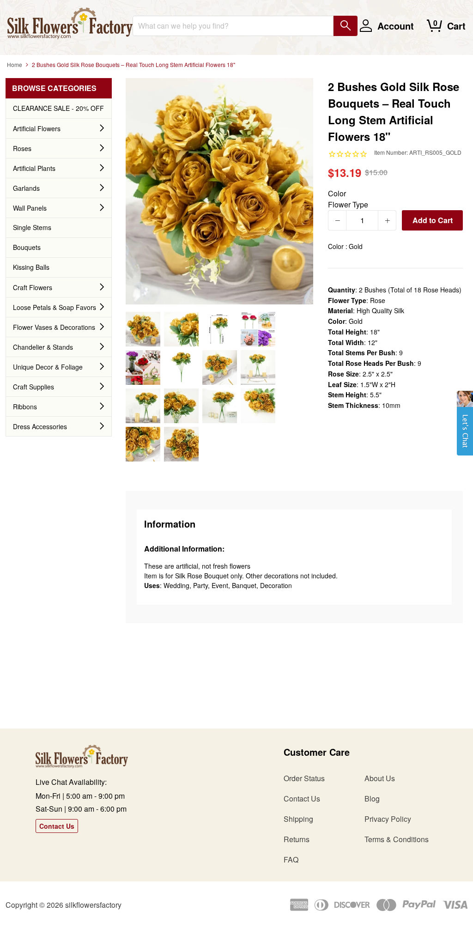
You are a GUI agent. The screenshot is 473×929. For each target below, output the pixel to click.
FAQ (291, 859)
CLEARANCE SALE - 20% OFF (58, 108)
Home (14, 64)
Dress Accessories (40, 426)
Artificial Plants (34, 168)
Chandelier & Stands (43, 347)
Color (337, 193)
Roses (22, 148)
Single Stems (32, 227)
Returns (296, 839)
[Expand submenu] (102, 128)
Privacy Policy (387, 819)
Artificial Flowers (37, 128)
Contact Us (56, 826)
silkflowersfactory (93, 904)
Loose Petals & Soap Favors (54, 307)
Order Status (304, 778)
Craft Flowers (32, 287)
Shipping (298, 819)
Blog (372, 798)
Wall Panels (30, 208)
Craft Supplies (33, 386)
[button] (465, 428)
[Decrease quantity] (337, 220)
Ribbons (25, 406)
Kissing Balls (31, 267)
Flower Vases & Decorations (54, 327)
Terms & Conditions (396, 839)
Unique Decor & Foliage (48, 366)
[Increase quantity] (387, 220)
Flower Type (348, 204)
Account (395, 25)
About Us (379, 778)
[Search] (346, 26)
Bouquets (27, 247)
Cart (456, 25)
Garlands (26, 188)
